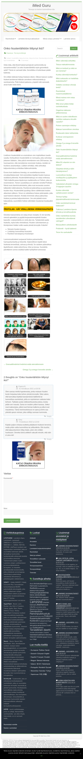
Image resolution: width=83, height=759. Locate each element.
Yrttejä (35, 639)
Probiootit (48, 616)
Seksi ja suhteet (35, 555)
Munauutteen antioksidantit (66, 225)
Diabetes (49, 584)
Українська (34, 674)
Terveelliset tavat (35, 562)
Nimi (5, 508)
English (46, 653)
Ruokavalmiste (43, 621)
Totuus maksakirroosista (65, 64)
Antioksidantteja (40, 583)
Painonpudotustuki (40, 613)
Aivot (31, 584)
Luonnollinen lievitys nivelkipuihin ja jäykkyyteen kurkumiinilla (66, 177)
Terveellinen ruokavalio (37, 559)
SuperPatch (8, 604)
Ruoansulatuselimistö (40, 618)
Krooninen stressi (35, 599)
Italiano (33, 664)
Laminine (36, 602)
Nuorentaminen (42, 609)
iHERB (6, 709)
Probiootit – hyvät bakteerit (66, 228)
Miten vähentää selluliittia (65, 61)
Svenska (42, 671)
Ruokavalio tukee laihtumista (67, 133)
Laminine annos (69, 39)
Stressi (44, 625)
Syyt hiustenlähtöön (9, 60)
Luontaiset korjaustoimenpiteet (40, 548)
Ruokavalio (34, 621)
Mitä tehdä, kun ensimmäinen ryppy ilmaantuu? (63, 606)
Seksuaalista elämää (36, 625)
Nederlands (46, 664)
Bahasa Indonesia (43, 660)
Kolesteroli (45, 597)
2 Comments (24, 60)
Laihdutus (44, 599)
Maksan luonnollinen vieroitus (67, 129)
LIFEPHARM (8, 538)
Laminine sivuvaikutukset (68, 546)
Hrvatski (47, 657)
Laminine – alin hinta (66, 622)
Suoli (31, 628)
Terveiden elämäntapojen (36, 632)
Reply (49, 416)
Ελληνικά (40, 653)
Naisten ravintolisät (10, 728)
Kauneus (10, 53)
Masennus (33, 609)
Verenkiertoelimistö (37, 635)
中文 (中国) (43, 674)
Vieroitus (48, 635)
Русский (48, 667)
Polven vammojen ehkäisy (66, 125)
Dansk (47, 650)
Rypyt (49, 621)
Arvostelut (33, 541)
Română (42, 667)
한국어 (39, 664)
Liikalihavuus (42, 604)
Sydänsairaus (38, 628)
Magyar (33, 660)
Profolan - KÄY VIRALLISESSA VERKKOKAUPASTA (28, 209)
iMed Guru (41, 5)
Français (40, 657)
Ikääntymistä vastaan (37, 590)
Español (33, 657)
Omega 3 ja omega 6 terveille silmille (38, 370)
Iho (47, 586)
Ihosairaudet (41, 588)
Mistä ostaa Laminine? (51, 39)
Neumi (6, 641)
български (34, 650)
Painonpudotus (36, 611)
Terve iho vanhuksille (64, 232)
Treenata (33, 572)
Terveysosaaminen (36, 566)
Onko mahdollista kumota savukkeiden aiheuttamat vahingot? (65, 218)
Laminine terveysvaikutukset (28, 39)
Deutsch (33, 653)
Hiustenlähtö (15, 58)
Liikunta (32, 607)
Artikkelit (33, 538)
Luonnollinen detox (40, 607)
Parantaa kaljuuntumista (46, 58)
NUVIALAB (7, 679)
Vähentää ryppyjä (42, 637)
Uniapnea (46, 632)
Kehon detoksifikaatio (38, 595)
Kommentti (8, 478)
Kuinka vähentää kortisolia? (66, 75)
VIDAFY (6, 582)
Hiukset (8, 58)
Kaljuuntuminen (23, 58)
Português (34, 667)
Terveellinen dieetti (40, 629)
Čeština (41, 650)
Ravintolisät (10, 39)
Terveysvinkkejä (20, 53)
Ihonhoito (34, 588)
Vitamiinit (33, 637)
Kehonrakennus (36, 597)
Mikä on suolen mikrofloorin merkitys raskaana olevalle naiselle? (66, 119)
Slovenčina (34, 671)
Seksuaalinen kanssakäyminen (38, 623)
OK (41, 756)
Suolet (49, 625)
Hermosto (33, 586)
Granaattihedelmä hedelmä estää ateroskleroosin (24, 364)
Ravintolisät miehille (10, 724)
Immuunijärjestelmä (39, 592)
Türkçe (48, 671)
